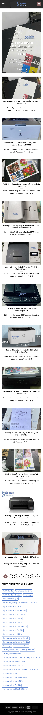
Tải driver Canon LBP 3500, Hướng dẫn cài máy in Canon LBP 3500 (21, 144)
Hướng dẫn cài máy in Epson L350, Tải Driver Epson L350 (21, 392)
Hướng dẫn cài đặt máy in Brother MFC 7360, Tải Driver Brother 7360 (21, 227)
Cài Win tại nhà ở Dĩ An (23, 591)
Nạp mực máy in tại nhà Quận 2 (14, 614)
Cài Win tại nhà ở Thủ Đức (12, 595)
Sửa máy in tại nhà (27, 650)
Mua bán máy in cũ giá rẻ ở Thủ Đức (15, 603)
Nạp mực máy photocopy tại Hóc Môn (16, 638)
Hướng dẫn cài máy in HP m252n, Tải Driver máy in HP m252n (21, 268)
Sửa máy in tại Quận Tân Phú (13, 665)
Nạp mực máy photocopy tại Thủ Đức (16, 642)
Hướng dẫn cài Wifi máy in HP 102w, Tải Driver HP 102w (21, 434)
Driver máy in (28, 595)
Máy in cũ (33, 603)
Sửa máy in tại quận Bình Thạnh (14, 661)
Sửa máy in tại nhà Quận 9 (12, 654)
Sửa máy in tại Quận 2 (32, 657)
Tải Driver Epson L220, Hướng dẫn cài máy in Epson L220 (21, 48)
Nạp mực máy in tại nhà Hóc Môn (14, 611)
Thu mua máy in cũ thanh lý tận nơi (15, 689)
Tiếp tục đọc (21, 69)
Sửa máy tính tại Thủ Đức (12, 685)
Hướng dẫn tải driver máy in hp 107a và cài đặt (21, 558)
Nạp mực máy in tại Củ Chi (12, 607)
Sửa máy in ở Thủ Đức (30, 669)
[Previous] (5, 42)
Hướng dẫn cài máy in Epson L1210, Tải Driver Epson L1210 (21, 517)
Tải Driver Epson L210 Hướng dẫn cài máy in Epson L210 (21, 185)
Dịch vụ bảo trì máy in (10, 599)
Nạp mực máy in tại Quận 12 (13, 622)
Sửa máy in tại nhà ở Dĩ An (12, 657)
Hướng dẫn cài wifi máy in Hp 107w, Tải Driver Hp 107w (21, 351)
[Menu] (3, 4)
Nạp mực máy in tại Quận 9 (12, 618)
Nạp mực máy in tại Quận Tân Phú (15, 626)
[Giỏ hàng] (39, 4)
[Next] (37, 42)
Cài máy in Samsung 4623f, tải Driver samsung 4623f (21, 310)
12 (32, 576)
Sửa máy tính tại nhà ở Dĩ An (13, 681)
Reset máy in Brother (21, 646)
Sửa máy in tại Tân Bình (11, 669)
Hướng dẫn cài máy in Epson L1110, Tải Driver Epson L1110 (21, 475)
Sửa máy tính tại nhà (10, 673)
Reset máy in (7, 646)
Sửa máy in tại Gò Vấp (11, 650)
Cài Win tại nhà (8, 591)
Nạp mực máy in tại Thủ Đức (13, 630)
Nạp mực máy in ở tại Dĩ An (12, 634)
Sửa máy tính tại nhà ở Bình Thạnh (15, 677)
